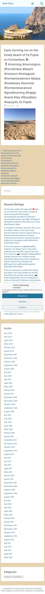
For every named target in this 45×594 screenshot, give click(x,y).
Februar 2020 (9, 347)
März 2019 (8, 387)
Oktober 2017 (9, 447)
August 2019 (9, 369)
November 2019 (10, 358)
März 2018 (8, 429)
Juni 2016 (8, 504)
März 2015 (8, 557)
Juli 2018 (7, 415)
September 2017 (10, 451)
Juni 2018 (8, 419)
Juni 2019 (8, 376)
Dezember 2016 (10, 483)
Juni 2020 (8, 333)
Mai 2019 (7, 379)
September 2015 (10, 536)
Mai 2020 (8, 337)
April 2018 (8, 426)
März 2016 (8, 515)
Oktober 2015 (9, 532)
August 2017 (9, 454)
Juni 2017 (7, 461)
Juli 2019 (7, 372)
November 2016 (10, 486)
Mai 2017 (7, 465)
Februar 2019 (9, 390)
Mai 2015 (7, 550)
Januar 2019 (9, 394)
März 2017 (8, 472)
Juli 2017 (7, 458)
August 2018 (9, 411)
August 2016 (9, 497)
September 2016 (10, 493)
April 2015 (8, 554)
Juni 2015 (7, 547)
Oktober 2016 (9, 490)
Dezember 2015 (10, 525)
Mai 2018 (7, 422)
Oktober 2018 (9, 404)
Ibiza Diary (8, 3)
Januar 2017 (8, 479)
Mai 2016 (7, 508)
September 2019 (10, 365)
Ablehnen (22, 302)
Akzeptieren (22, 296)
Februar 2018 (9, 433)
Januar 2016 (9, 522)
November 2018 (10, 401)
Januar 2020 (9, 351)
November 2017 (10, 443)
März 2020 (8, 344)
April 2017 (8, 468)
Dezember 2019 (10, 355)
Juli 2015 (7, 543)
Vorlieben (22, 307)
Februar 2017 (9, 475)
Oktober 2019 (9, 362)
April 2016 (8, 511)
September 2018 (10, 408)
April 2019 (8, 383)
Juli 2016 (7, 500)
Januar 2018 (9, 436)
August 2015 (9, 540)
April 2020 (8, 340)
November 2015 (10, 529)
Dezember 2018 (10, 397)
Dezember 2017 (10, 440)
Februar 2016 (9, 518)
